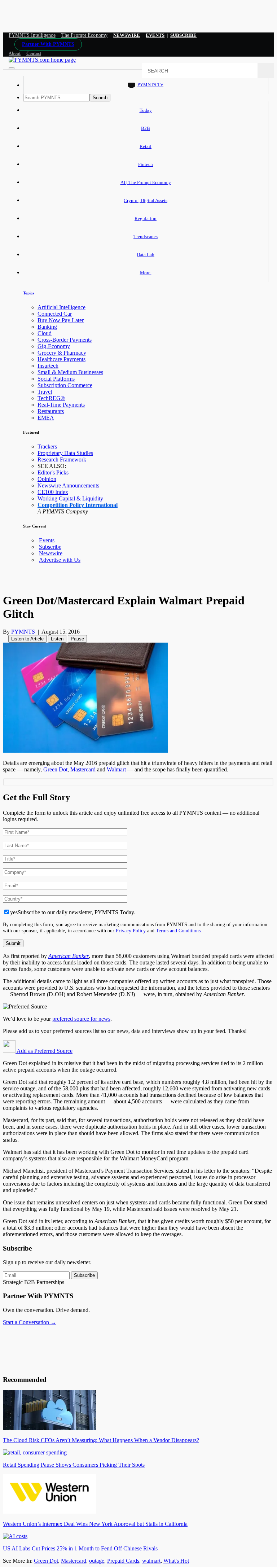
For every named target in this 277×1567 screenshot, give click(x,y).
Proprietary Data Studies (65, 453)
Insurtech (48, 366)
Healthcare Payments (61, 359)
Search (100, 97)
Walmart (116, 769)
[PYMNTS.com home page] (42, 60)
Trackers (47, 446)
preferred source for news (81, 1019)
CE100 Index (53, 492)
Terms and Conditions (178, 930)
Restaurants (51, 411)
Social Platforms (56, 379)
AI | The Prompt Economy (145, 182)
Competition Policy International (78, 505)
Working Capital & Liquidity (70, 498)
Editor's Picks (53, 472)
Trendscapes (145, 236)
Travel (45, 392)
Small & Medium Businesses (70, 372)
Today (146, 110)
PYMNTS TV (150, 84)
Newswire (126, 35)
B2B (145, 128)
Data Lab (145, 254)
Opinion (47, 479)
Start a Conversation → (29, 1322)
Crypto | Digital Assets (145, 200)
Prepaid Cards (123, 1561)
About (15, 53)
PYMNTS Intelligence (32, 35)
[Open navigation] (11, 68)
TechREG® (51, 398)
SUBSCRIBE (183, 35)
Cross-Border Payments (65, 340)
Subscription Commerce (65, 385)
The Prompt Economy (84, 35)
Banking (47, 327)
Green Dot (55, 769)
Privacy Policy (131, 930)
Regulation (146, 218)
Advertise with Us (59, 560)
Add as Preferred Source (44, 1051)
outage (96, 1561)
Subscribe (50, 547)
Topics (28, 293)
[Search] (266, 70)
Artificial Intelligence (61, 307)
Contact (33, 53)
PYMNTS (23, 632)
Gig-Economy (54, 346)
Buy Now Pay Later (61, 320)
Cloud (45, 333)
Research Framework (62, 459)
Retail (145, 146)
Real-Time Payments (61, 405)
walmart (151, 1561)
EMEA (46, 418)
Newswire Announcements (68, 485)
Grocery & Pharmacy (62, 353)
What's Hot (176, 1561)
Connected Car (55, 314)
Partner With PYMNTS (48, 44)
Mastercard (83, 769)
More (145, 272)
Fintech (145, 164)
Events (155, 35)
